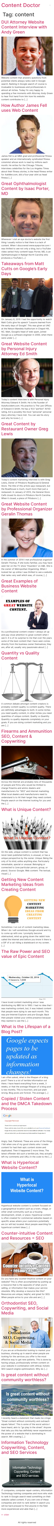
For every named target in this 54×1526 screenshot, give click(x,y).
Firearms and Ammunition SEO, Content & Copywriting (26, 736)
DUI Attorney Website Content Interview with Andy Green (24, 27)
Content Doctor (20, 5)
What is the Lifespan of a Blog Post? (25, 1029)
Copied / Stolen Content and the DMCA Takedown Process (26, 1103)
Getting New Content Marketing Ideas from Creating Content (22, 884)
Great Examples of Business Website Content (19, 586)
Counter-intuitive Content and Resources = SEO (27, 1236)
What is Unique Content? (26, 809)
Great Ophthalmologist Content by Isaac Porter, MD (25, 188)
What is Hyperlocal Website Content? (20, 1165)
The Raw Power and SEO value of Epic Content (25, 954)
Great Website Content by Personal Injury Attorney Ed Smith (24, 348)
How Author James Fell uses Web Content (24, 108)
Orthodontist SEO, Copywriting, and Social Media (24, 1308)
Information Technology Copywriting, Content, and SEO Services (24, 1447)
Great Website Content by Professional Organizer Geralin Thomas (26, 508)
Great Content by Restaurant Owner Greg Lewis (24, 428)
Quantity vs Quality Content (20, 655)
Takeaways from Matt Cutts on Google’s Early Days (24, 268)
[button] (50, 5)
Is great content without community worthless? (25, 1377)
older (5, 1514)
